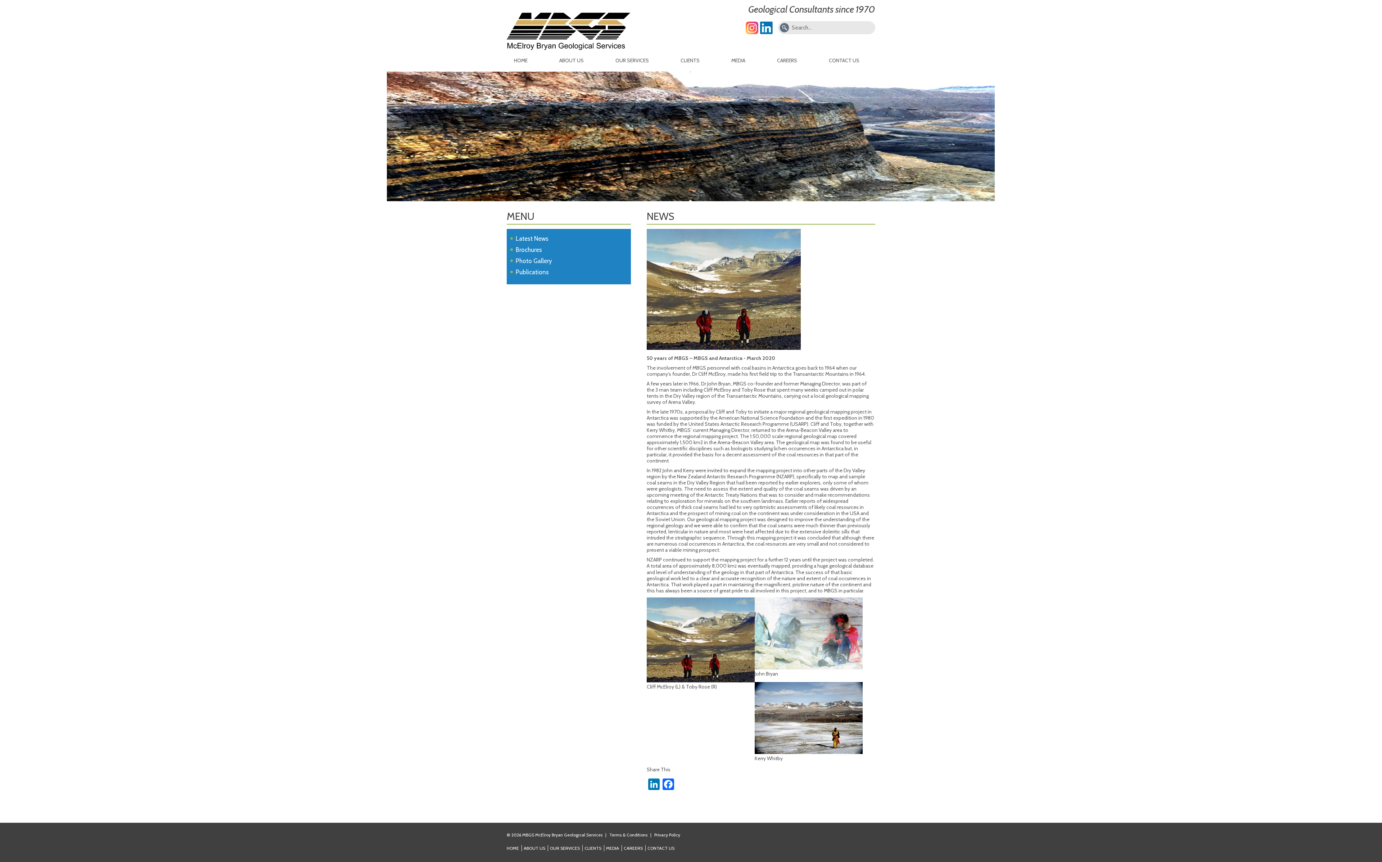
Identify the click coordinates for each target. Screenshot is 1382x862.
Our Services (632, 60)
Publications (532, 272)
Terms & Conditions (628, 835)
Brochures (529, 249)
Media (738, 60)
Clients (690, 60)
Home (521, 60)
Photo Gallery (534, 261)
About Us (571, 60)
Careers (787, 60)
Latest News (532, 238)
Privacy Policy (667, 835)
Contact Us (844, 60)
